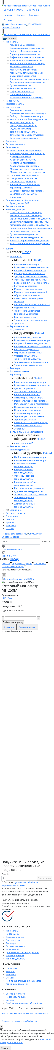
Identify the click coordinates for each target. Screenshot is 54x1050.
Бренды (21, 15)
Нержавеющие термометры (24, 175)
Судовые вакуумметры (21, 128)
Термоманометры (15, 103)
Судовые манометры (20, 85)
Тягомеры (11, 141)
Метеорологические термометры (27, 172)
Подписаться (44, 878)
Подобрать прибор (22, 563)
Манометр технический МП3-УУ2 (26, 674)
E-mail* (5, 874)
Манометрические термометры (26, 169)
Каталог (11, 38)
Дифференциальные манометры (27, 57)
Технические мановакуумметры (26, 237)
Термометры (12, 147)
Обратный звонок (11, 27)
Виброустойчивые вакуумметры (26, 116)
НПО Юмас (7, 598)
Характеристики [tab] (27, 627)
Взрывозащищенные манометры (27, 48)
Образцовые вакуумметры (23, 125)
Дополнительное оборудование (22, 200)
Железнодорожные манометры (26, 60)
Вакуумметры (13, 107)
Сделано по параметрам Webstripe (19, 1021)
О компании (33, 9)
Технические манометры (23, 88)
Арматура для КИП (19, 203)
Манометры (12, 41)
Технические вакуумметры (23, 131)
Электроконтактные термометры (27, 190)
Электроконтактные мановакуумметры (30, 243)
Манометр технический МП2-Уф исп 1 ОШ (26, 746)
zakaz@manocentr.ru (15, 24)
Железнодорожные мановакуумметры (29, 224)
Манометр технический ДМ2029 (25, 822)
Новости (8, 15)
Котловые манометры (21, 66)
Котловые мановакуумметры (25, 231)
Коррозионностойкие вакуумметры (28, 119)
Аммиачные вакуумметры (23, 110)
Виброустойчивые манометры (25, 51)
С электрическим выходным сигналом (29, 79)
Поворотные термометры (23, 178)
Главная (6, 563)
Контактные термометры (23, 162)
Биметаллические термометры (26, 150)
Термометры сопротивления (25, 184)
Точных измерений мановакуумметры (29, 240)
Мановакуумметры (15, 209)
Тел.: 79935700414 (39, 1013)
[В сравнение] (4, 575)
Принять (5, 1048)
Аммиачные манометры (22, 44)
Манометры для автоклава (23, 69)
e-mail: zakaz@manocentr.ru (15, 1013)
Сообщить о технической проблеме (24, 1003)
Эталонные (15, 197)
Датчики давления (15, 144)
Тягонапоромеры (15, 206)
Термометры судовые (21, 187)
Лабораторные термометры (24, 166)
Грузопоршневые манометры (25, 54)
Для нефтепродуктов (20, 156)
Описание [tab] (9, 627)
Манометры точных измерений (26, 72)
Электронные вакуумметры (24, 138)
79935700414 (35, 24)
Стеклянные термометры (23, 181)
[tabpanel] (27, 746)
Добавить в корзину (13, 622)
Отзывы (8, 20)
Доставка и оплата (13, 9)
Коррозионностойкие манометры (27, 63)
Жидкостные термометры (23, 159)
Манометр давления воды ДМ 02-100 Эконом (26, 797)
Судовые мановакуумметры (24, 234)
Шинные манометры (20, 94)
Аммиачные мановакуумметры (26, 215)
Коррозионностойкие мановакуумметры (31, 228)
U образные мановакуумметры (26, 212)
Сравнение (15, 510)
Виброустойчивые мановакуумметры (29, 221)
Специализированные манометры (27, 82)
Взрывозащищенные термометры (27, 153)
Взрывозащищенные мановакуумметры (30, 218)
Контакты (34, 15)
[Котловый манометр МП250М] (18, 578)
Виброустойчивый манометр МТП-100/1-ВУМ (23, 848)
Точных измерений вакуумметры (27, 134)
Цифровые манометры (22, 91)
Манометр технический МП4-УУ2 (26, 721)
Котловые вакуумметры (22, 122)
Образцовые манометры (23, 75)
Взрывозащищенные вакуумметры (28, 113)
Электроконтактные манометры (26, 97)
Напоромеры (12, 100)
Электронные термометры (23, 193)
